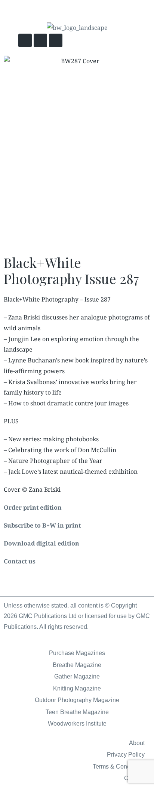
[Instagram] (55, 40)
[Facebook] (40, 40)
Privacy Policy (126, 754)
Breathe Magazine (77, 665)
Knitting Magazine (77, 688)
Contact (134, 778)
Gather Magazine (77, 676)
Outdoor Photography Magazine (77, 700)
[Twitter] (25, 40)
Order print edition (33, 507)
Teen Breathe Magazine (77, 712)
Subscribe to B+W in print (42, 525)
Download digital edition (41, 543)
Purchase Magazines (77, 653)
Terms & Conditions (119, 766)
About (137, 743)
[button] (114, 41)
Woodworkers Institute (77, 723)
